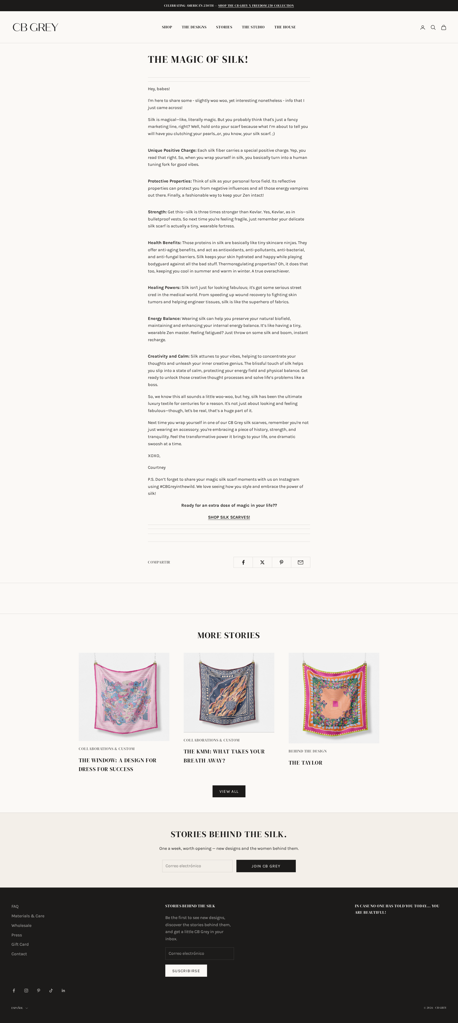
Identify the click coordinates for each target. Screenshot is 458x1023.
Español (17, 1008)
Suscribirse (186, 970)
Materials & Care (27, 916)
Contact (19, 953)
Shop (167, 27)
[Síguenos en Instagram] (26, 990)
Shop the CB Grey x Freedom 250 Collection (256, 6)
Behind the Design (308, 751)
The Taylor (306, 763)
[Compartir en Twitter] (262, 562)
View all (229, 791)
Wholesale (21, 925)
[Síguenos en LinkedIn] (63, 990)
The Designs (194, 27)
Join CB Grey (266, 866)
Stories (224, 27)
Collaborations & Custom (107, 748)
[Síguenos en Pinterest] (38, 990)
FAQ (15, 906)
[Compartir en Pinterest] (281, 562)
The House (285, 27)
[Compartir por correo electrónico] (300, 562)
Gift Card (20, 944)
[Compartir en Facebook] (243, 562)
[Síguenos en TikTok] (51, 990)
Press (16, 935)
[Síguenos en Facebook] (13, 990)
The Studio (253, 27)
